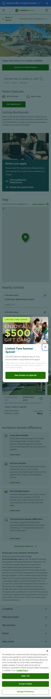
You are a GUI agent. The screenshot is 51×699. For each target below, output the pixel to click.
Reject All (25, 676)
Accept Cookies (25, 684)
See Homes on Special (25, 375)
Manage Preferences (25, 691)
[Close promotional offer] (45, 347)
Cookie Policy (22, 670)
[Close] (47, 651)
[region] (25, 672)
